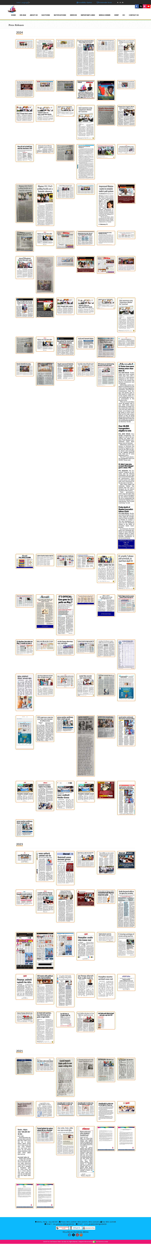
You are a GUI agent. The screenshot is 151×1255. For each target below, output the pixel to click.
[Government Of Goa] (88, 1228)
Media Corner (104, 15)
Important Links (88, 15)
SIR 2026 (23, 15)
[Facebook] (69, 1234)
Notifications (60, 15)
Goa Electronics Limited (102, 1241)
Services (73, 15)
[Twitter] (73, 1234)
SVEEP (116, 15)
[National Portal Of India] (75, 1228)
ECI (124, 15)
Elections (46, 15)
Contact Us (134, 15)
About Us (34, 15)
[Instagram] (81, 1234)
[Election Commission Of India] (62, 1228)
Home (13, 15)
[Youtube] (77, 1234)
